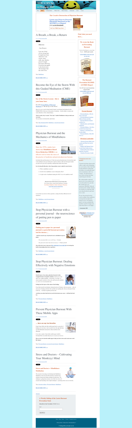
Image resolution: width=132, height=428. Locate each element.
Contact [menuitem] (82, 10)
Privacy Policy (60, 422)
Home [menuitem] (38, 10)
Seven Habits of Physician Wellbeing (46, 105)
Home (57, 419)
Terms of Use (65, 422)
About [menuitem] (77, 10)
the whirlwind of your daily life (59, 245)
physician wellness (42, 384)
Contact (67, 419)
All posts (38, 393)
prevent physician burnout (52, 344)
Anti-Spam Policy (72, 422)
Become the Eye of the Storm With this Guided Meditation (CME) (55, 86)
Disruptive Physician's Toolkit (86, 153)
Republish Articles (73, 419)
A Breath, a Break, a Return (51, 35)
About (63, 419)
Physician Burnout (42, 298)
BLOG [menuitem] (42, 10)
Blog (60, 419)
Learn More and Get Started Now (56, 186)
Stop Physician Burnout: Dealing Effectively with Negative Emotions (55, 263)
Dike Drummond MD (43, 38)
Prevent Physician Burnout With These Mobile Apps (54, 311)
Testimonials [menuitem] (72, 10)
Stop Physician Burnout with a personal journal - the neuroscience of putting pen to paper (55, 213)
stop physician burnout (59, 122)
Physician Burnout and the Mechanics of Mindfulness (50, 135)
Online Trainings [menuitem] (65, 10)
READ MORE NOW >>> (42, 78)
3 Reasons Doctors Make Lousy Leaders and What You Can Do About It (86, 143)
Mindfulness (41, 74)
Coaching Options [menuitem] (49, 10)
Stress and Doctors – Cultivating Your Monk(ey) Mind (54, 356)
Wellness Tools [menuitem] (56, 10)
